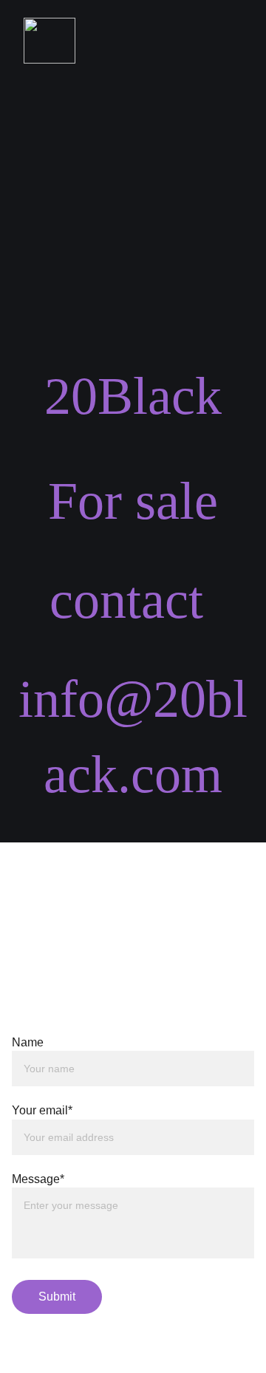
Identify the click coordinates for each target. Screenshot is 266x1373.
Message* (38, 1179)
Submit (56, 1296)
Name (28, 1042)
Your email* (42, 1110)
